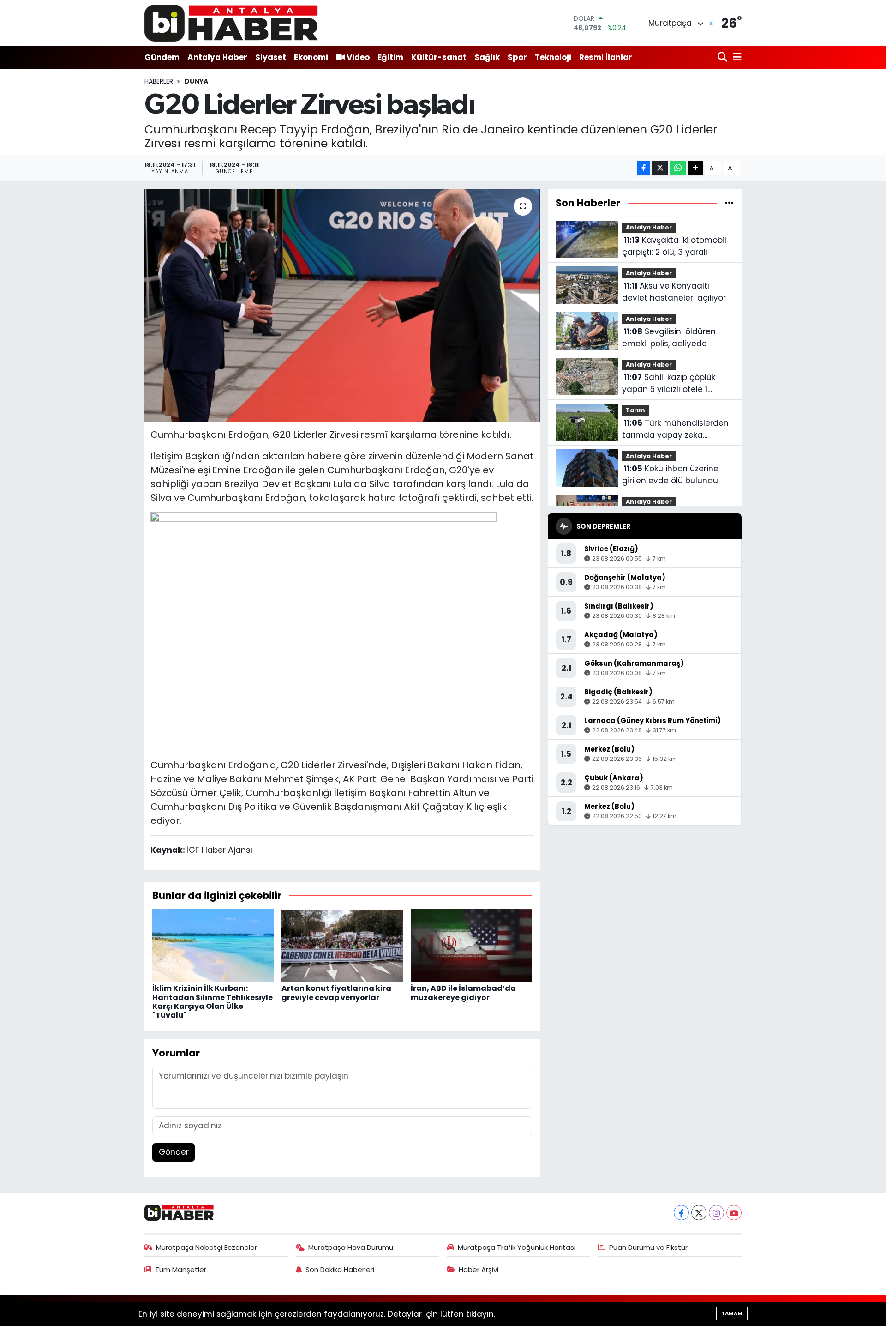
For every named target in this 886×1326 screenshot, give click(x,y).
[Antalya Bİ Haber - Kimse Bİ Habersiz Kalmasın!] (231, 23)
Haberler (158, 81)
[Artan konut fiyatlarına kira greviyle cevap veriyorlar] (342, 945)
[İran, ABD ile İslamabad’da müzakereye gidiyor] (471, 945)
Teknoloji (553, 57)
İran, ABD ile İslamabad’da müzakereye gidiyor (463, 992)
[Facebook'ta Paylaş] (643, 168)
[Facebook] (681, 1212)
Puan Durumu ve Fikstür (648, 1247)
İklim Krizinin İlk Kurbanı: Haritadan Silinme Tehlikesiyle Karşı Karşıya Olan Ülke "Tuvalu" (212, 1001)
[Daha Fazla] (695, 168)
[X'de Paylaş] (660, 168)
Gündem (162, 57)
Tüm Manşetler (180, 1269)
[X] (698, 1212)
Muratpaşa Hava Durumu (350, 1247)
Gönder (174, 1151)
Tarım (635, 410)
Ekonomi (311, 57)
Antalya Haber (217, 57)
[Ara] (723, 57)
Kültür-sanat (439, 57)
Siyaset (270, 57)
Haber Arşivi (478, 1269)
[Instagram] (716, 1212)
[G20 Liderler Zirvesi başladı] (342, 305)
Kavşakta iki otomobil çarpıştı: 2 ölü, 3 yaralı (674, 246)
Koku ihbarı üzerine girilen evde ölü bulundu (670, 474)
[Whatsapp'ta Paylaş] (678, 168)
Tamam (731, 1313)
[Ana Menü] (735, 57)
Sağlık (487, 57)
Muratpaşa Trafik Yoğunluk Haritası (516, 1247)
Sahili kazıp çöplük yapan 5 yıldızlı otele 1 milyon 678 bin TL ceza (668, 383)
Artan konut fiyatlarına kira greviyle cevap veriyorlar (336, 992)
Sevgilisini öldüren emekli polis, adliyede (669, 337)
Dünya (196, 81)
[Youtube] (734, 1212)
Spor (517, 57)
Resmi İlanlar (605, 57)
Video (358, 57)
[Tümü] (729, 202)
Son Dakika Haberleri (339, 1269)
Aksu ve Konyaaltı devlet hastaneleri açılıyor (674, 291)
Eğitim (390, 57)
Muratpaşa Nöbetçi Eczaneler (206, 1247)
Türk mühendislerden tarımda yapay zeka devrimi (675, 429)
